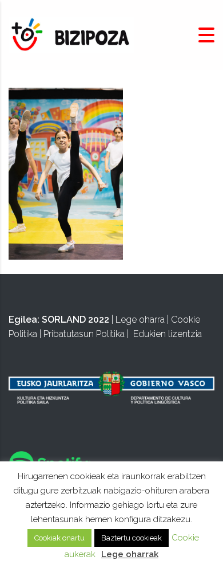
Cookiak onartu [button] (59, 538)
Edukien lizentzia (167, 333)
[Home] (71, 34)
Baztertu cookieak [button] (131, 538)
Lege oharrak (129, 554)
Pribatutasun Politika (84, 333)
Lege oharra (140, 319)
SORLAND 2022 (75, 319)
